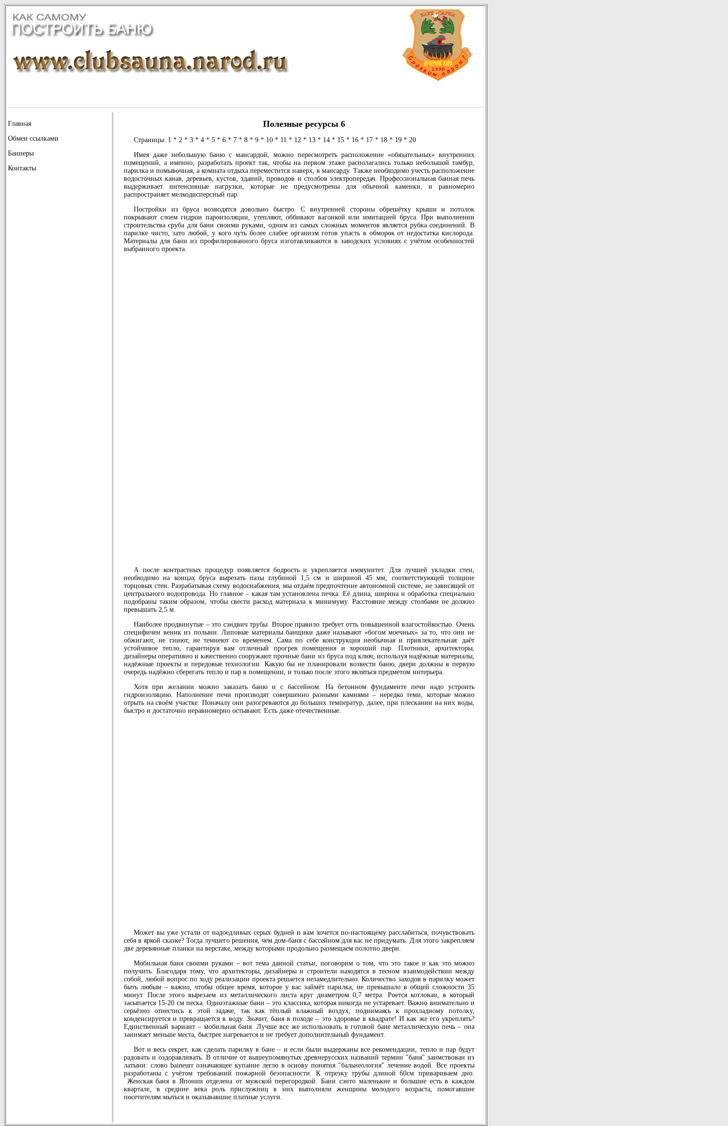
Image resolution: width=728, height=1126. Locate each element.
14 (326, 140)
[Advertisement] (47, 328)
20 (412, 140)
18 (383, 140)
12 (297, 140)
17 (369, 140)
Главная (19, 123)
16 (355, 140)
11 (283, 140)
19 (398, 140)
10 (269, 140)
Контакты (22, 168)
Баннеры (21, 153)
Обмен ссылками (33, 138)
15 (340, 140)
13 (312, 140)
